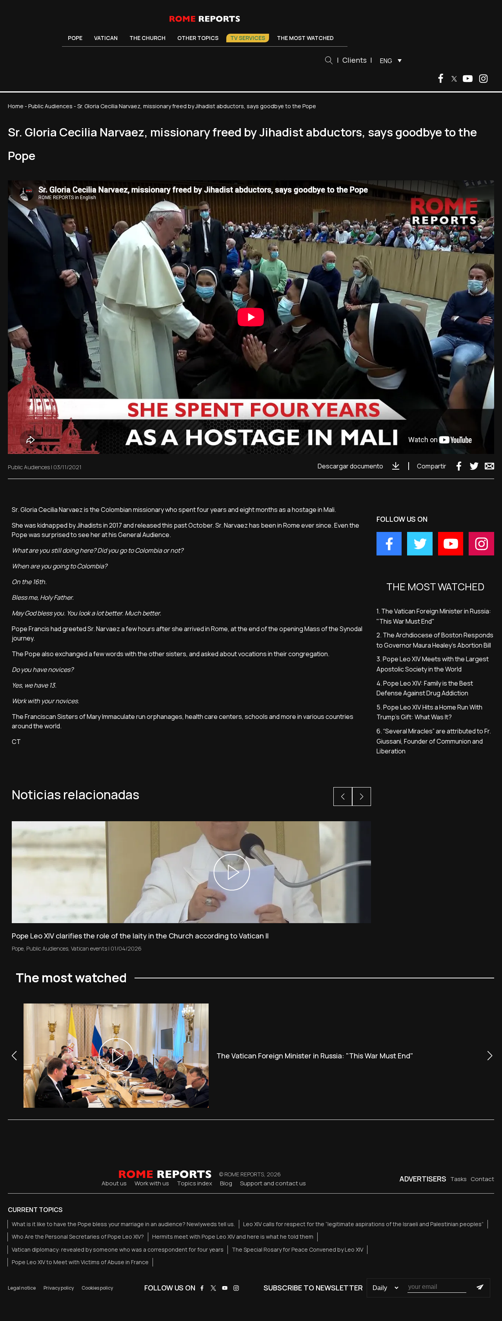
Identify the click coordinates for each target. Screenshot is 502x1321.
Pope (75, 38)
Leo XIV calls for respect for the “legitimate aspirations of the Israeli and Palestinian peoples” (363, 1224)
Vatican (106, 38)
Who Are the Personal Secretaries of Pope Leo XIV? (78, 1236)
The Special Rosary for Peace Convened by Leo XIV (297, 1249)
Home (16, 106)
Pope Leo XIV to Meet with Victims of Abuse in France (80, 1262)
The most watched (305, 38)
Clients (354, 60)
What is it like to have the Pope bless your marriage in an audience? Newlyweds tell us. (123, 1224)
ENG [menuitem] (386, 60)
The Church (147, 38)
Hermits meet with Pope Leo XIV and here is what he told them (232, 1236)
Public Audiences (50, 106)
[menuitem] (389, 60)
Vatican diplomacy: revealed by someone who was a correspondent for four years (118, 1249)
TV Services (247, 38)
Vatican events (89, 948)
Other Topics (197, 38)
